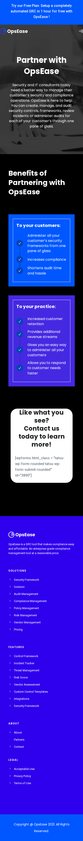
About (18, 732)
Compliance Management (30, 601)
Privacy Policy (22, 776)
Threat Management (26, 670)
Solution (19, 587)
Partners (19, 739)
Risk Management (25, 615)
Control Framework (26, 656)
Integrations (21, 698)
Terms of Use (22, 783)
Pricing (18, 629)
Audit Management (26, 594)
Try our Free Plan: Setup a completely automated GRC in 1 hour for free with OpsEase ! (41, 11)
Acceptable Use (24, 769)
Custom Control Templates (31, 691)
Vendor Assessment (27, 684)
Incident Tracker (24, 663)
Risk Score (21, 677)
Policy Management (26, 608)
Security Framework (26, 579)
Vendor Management (27, 622)
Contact (19, 746)
